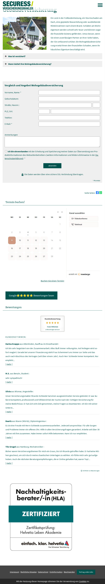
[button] (16, 56)
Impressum (14, 572)
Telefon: (8, 117)
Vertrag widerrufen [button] (86, 572)
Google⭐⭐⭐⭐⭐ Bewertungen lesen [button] (31, 295)
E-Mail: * (8, 124)
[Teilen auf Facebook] (97, 192)
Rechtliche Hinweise (29, 572)
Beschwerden (69, 572)
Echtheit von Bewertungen (91, 471)
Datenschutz (43, 572)
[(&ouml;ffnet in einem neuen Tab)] (52, 277)
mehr (9, 364)
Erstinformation (56, 572)
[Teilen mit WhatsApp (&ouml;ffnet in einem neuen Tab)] (100, 192)
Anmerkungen (11, 134)
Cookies (82, 581)
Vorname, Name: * (13, 92)
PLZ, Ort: (9, 111)
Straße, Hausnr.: (12, 105)
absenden (52, 165)
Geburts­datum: (12, 98)
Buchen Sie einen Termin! (52, 280)
